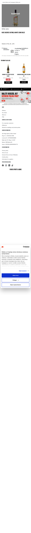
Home (4, 2)
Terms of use (5, 152)
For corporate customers (7, 123)
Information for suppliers (7, 159)
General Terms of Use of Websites (10, 154)
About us (4, 114)
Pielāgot (15, 280)
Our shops (4, 112)
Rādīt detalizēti (23, 270)
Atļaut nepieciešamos (15, 284)
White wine (18, 2)
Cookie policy (5, 157)
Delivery (4, 110)
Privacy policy (5, 150)
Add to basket (8, 82)
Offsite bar (4, 125)
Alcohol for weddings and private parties (11, 127)
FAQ (3, 117)
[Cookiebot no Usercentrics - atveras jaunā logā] (23, 247)
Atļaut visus (16, 275)
